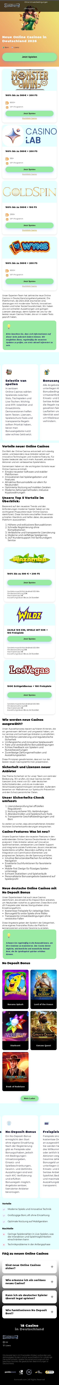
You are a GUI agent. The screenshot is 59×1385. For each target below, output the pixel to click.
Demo (15, 980)
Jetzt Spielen (29, 57)
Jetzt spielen (15, 988)
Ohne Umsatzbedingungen (36, 2)
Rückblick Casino (29, 118)
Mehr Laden (29, 1098)
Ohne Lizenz (29, 9)
